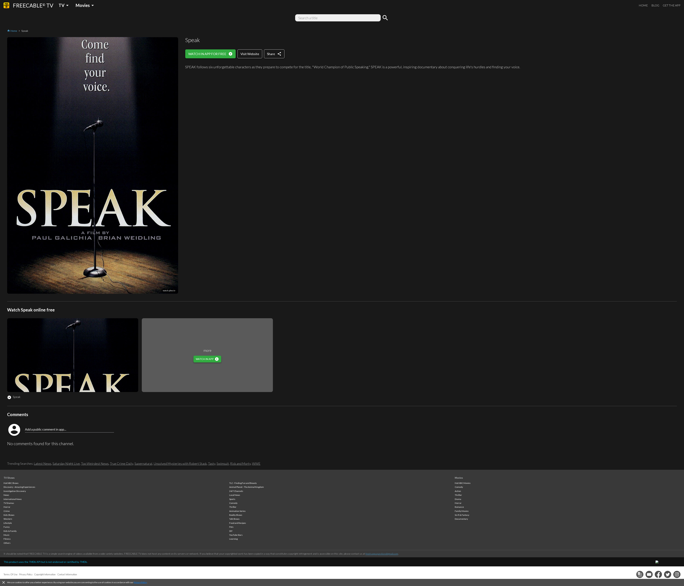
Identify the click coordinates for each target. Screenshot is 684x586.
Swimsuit (223, 463)
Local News (234, 495)
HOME (643, 5)
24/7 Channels (236, 491)
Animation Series (237, 511)
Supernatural (143, 463)
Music (6, 535)
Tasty (211, 463)
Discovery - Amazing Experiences (19, 487)
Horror (7, 507)
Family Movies (462, 511)
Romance (459, 507)
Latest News (42, 463)
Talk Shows (234, 519)
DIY (230, 531)
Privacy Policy (140, 582)
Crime (7, 511)
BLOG (655, 5)
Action (458, 491)
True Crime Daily (121, 463)
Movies (459, 477)
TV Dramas (9, 503)
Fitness (7, 539)
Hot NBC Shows (11, 483)
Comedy (233, 503)
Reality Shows (235, 515)
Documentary (461, 519)
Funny (7, 527)
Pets (231, 527)
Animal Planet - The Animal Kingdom (246, 487)
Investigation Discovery (15, 491)
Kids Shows (9, 515)
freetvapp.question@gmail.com (382, 553)
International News (13, 499)
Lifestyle (8, 523)
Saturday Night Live (66, 463)
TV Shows (9, 477)
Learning (233, 539)
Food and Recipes (237, 523)
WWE (256, 463)
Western (8, 519)
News (6, 495)
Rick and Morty (240, 463)
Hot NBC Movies (463, 483)
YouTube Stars (236, 535)
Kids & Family (10, 531)
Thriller (232, 507)
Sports (232, 499)
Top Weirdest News (95, 463)
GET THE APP (671, 5)
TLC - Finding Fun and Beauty (243, 483)
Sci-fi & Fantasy (462, 515)
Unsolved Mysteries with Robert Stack (180, 463)
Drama (458, 499)
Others (7, 543)
